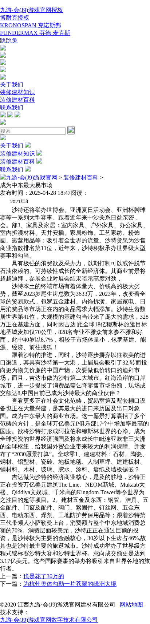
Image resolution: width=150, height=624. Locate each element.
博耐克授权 (14, 18)
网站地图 (131, 604)
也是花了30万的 (43, 576)
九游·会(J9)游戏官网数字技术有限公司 (49, 620)
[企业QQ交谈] (3, 48)
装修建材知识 (17, 92)
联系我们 (11, 107)
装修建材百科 (17, 100)
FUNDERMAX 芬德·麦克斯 (35, 33)
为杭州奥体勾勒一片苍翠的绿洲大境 (70, 584)
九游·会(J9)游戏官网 (31, 177)
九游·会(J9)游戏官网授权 (31, 10)
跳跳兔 (8, 40)
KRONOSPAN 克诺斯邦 (30, 25)
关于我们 (11, 84)
